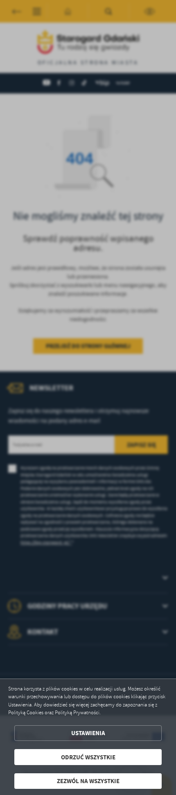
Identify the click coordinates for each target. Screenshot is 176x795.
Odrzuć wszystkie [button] (88, 757)
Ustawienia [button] (88, 733)
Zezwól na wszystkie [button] (88, 781)
